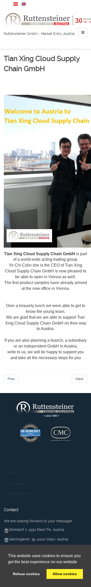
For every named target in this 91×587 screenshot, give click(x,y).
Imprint (9, 472)
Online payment (17, 494)
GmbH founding (40, 86)
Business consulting (50, 81)
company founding (18, 81)
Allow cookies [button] (65, 574)
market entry (14, 86)
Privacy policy (15, 483)
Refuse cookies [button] (26, 574)
